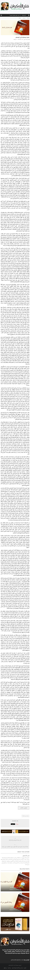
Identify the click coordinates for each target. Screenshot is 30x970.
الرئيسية (25, 967)
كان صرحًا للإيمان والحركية (15, 840)
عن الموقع (5, 967)
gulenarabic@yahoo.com (17, 960)
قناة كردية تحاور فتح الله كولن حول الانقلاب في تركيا (15, 847)
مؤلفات (14, 39)
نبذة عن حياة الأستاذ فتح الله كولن (17, 967)
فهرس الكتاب (23, 808)
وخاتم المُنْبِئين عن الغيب (15, 908)
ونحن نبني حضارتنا (25, 815)
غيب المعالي (17, 16)
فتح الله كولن (26, 39)
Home (28, 18)
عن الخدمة (9, 967)
